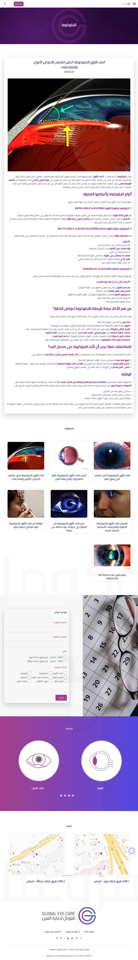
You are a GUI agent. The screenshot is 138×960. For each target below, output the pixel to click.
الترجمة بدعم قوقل (53, 955)
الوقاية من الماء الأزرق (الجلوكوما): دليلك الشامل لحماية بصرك (26, 525)
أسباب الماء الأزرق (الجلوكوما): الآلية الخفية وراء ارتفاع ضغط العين (69, 477)
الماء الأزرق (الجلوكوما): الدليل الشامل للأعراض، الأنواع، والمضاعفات (26, 477)
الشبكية (24, 673)
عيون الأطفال (42, 681)
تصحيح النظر (58, 677)
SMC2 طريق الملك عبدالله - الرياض (46, 881)
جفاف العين (22, 681)
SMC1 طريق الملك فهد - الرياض (112, 881)
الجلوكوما (43, 673)
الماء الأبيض (57, 673)
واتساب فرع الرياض (52, 931)
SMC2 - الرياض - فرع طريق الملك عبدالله (45, 661)
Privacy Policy (67, 955)
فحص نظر (59, 681)
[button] (77, 796)
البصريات (23, 677)
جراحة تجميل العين (40, 677)
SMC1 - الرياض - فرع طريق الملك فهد (46, 657)
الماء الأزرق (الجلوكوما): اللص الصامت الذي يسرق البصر (112, 477)
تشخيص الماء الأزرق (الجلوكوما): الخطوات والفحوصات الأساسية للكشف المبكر (112, 527)
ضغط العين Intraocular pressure (112, 577)
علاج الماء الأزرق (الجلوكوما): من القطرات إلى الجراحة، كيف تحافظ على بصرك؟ (69, 527)
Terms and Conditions (83, 955)
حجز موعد (18, 4)
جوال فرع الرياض (71, 931)
